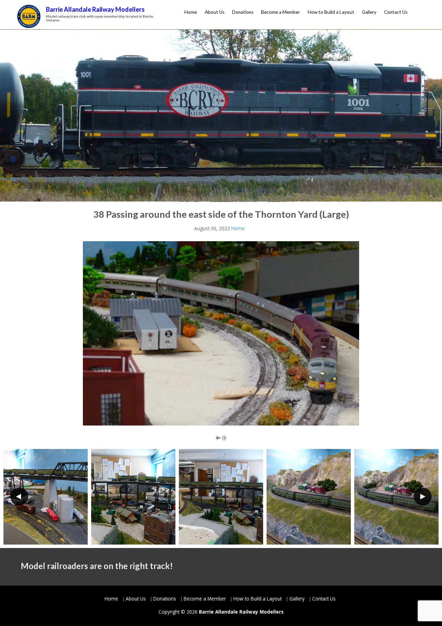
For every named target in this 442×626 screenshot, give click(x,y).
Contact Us (395, 12)
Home (190, 12)
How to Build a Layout (331, 12)
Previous (19, 497)
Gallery (369, 12)
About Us (214, 12)
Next (423, 497)
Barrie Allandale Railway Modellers (95, 9)
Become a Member (280, 12)
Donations (242, 12)
